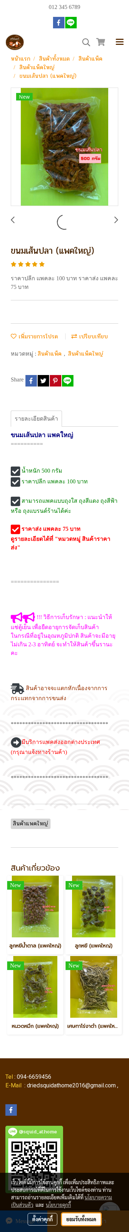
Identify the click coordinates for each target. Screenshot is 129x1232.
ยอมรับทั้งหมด (81, 1219)
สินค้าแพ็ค (51, 353)
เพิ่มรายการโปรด (37, 336)
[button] (84, 42)
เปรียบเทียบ (92, 336)
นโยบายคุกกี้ (58, 1204)
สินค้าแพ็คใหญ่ (85, 353)
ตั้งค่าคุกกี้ (42, 1219)
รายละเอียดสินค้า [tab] (36, 419)
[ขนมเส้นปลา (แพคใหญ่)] (64, 147)
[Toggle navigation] (120, 42)
